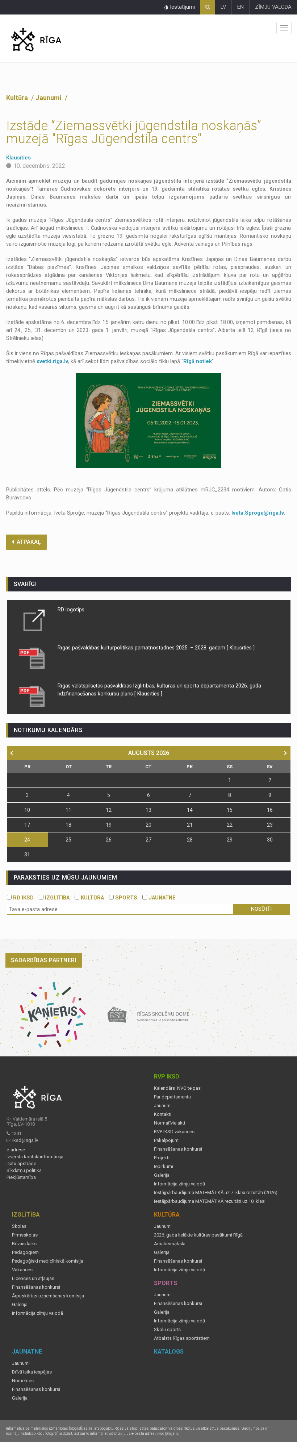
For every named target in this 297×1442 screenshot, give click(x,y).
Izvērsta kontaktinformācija (35, 1156)
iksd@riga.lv (25, 1140)
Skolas (19, 1226)
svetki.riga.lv (52, 361)
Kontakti (162, 1114)
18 (68, 825)
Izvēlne (284, 28)
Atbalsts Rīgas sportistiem (182, 1338)
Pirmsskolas (25, 1235)
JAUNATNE (161, 898)
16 (270, 810)
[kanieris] (53, 1015)
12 (109, 810)
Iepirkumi (163, 1166)
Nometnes (23, 1380)
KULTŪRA (91, 898)
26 (109, 840)
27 (148, 840)
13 (148, 810)
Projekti (162, 1157)
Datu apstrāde (21, 1163)
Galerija (162, 1175)
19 (109, 825)
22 (230, 825)
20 (148, 825)
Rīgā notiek (197, 361)
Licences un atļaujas (33, 1278)
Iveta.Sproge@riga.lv (257, 513)
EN (240, 7)
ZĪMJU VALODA (273, 7)
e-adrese (16, 1149)
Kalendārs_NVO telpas (177, 1088)
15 (230, 810)
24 (27, 840)
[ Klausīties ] (241, 648)
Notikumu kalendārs (48, 730)
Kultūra (17, 97)
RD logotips (71, 609)
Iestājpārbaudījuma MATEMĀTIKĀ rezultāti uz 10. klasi (209, 1201)
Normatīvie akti (169, 1123)
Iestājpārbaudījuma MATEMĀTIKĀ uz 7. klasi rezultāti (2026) (215, 1192)
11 (68, 810)
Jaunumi (49, 97)
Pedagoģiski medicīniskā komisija (47, 1261)
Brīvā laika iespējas (32, 1372)
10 (27, 810)
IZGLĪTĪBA (56, 898)
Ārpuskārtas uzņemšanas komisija (48, 1295)
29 (230, 840)
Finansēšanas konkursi (178, 1149)
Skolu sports (167, 1329)
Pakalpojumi (167, 1140)
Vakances (22, 1269)
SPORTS (125, 898)
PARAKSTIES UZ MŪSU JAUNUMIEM (65, 877)
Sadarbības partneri (44, 960)
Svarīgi (25, 584)
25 (68, 840)
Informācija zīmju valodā (179, 1184)
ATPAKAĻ (29, 542)
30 (270, 840)
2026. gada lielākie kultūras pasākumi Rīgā (198, 1235)
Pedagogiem (25, 1252)
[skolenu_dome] (149, 1015)
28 (190, 840)
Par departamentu (172, 1097)
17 (27, 825)
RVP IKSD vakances (174, 1131)
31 (27, 854)
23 (270, 825)
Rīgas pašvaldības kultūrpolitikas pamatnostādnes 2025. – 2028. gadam (141, 648)
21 (190, 825)
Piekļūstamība (21, 1177)
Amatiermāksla (169, 1243)
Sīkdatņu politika (24, 1170)
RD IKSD (23, 898)
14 (190, 810)
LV (223, 7)
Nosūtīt (262, 909)
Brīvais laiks (24, 1243)
